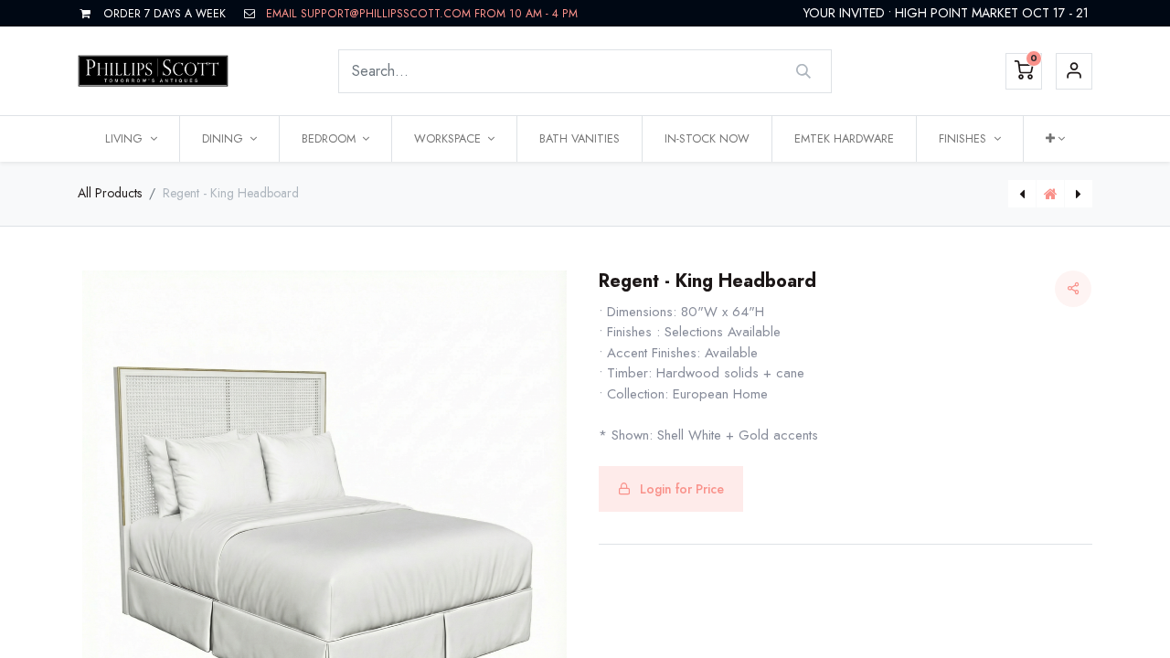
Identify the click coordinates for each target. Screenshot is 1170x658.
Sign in (1074, 71)
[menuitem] (579, 139)
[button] (1055, 139)
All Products (110, 193)
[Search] (804, 71)
